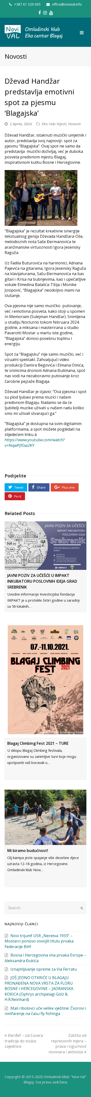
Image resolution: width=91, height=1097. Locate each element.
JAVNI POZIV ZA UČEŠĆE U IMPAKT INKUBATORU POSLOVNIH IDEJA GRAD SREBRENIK (42, 581)
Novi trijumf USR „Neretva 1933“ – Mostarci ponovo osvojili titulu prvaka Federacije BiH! (39, 941)
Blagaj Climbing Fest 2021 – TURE (37, 743)
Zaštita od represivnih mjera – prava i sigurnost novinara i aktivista (67, 1043)
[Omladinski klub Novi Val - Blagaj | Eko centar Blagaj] (34, 32)
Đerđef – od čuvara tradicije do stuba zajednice (24, 1041)
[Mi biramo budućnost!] (46, 817)
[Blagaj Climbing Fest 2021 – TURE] (46, 679)
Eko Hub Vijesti (54, 123)
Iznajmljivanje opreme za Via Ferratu (43, 969)
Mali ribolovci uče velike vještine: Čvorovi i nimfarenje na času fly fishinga (45, 1011)
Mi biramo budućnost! (27, 850)
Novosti (74, 123)
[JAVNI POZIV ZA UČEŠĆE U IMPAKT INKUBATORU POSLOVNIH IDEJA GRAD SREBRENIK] (46, 545)
